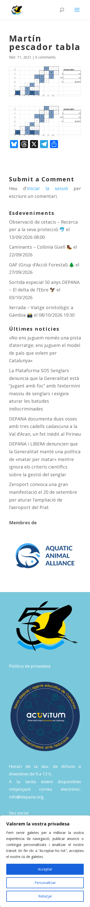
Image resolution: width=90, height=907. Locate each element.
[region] (45, 861)
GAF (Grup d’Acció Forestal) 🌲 (41, 265)
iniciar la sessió (47, 188)
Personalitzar (45, 882)
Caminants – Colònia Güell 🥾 (40, 247)
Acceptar (45, 869)
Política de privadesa (29, 666)
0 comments (45, 57)
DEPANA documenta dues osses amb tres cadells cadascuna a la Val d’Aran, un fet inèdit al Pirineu (45, 426)
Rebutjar (45, 896)
